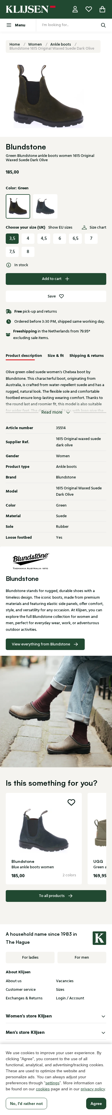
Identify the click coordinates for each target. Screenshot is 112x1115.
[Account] (75, 9)
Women (35, 44)
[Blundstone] (56, 560)
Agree (96, 1103)
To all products (52, 896)
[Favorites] (89, 9)
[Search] (103, 25)
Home (15, 44)
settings (52, 1083)
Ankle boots (61, 44)
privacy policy (93, 1089)
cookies (43, 1089)
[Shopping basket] (103, 9)
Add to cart (51, 279)
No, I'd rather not (26, 1103)
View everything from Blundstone (41, 644)
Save (52, 296)
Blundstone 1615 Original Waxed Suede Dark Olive (51, 48)
